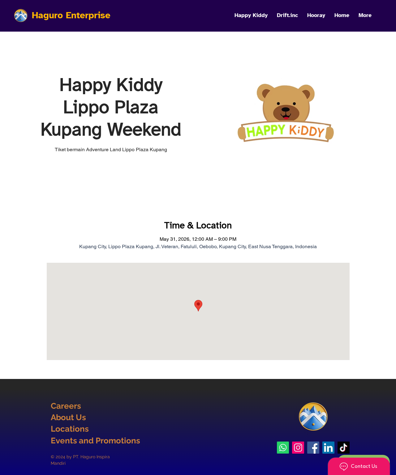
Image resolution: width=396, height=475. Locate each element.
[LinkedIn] (328, 448)
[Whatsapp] (283, 448)
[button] (365, 15)
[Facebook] (313, 448)
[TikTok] (344, 448)
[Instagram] (298, 448)
